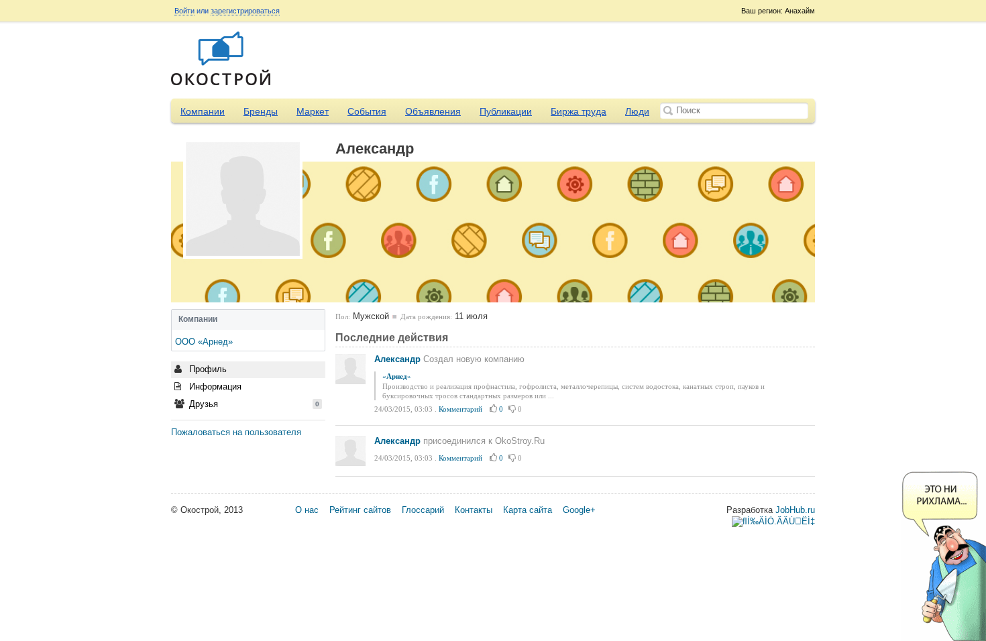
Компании (202, 111)
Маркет (312, 111)
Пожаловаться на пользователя (236, 432)
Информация (213, 387)
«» (396, 376)
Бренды (260, 111)
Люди (637, 111)
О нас (307, 510)
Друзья (252, 404)
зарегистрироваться (245, 11)
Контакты (473, 510)
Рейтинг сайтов (360, 510)
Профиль (206, 369)
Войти (184, 11)
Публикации (506, 111)
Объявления (433, 111)
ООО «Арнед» (204, 342)
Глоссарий (423, 510)
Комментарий (460, 409)
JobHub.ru (795, 510)
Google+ (579, 510)
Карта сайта (527, 510)
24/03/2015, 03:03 (403, 409)
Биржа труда (578, 111)
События (366, 111)
